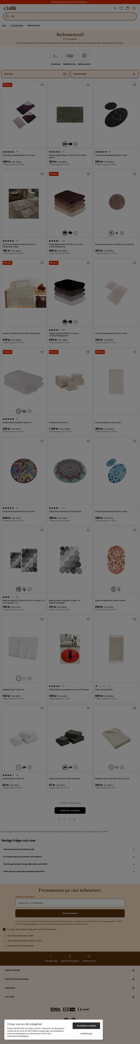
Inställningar (86, 1033)
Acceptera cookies (86, 1025)
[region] (53, 1030)
